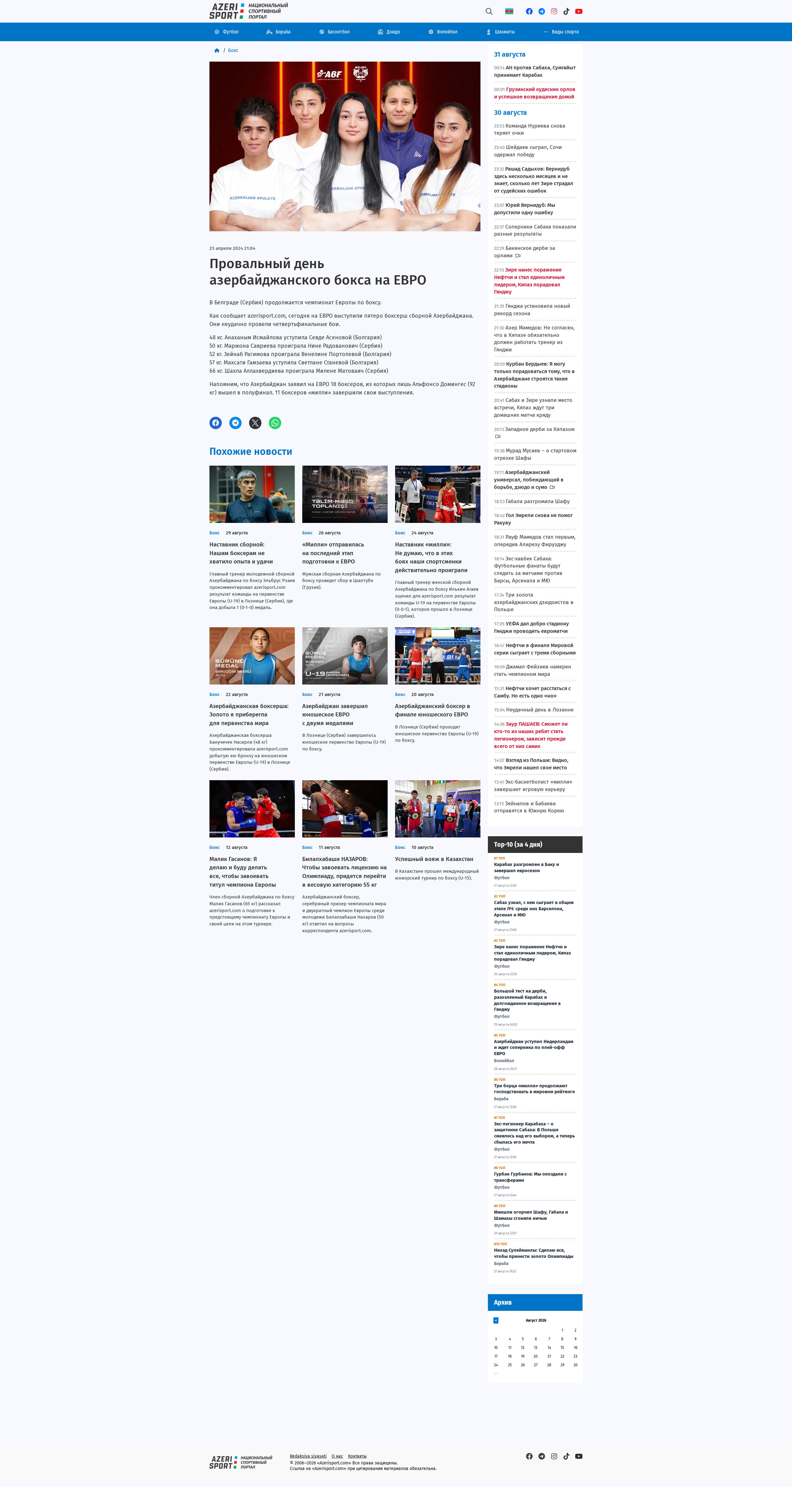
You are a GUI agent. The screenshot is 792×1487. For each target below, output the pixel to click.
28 (549, 1365)
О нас (337, 1456)
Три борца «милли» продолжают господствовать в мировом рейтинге (534, 1089)
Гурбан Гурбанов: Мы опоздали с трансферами (530, 1177)
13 (535, 1348)
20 (536, 1356)
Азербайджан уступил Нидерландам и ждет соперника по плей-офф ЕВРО (533, 1048)
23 (575, 1356)
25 (510, 1365)
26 (523, 1365)
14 (549, 1348)
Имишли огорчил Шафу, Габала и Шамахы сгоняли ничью (531, 1215)
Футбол (231, 32)
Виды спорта (565, 32)
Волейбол (447, 32)
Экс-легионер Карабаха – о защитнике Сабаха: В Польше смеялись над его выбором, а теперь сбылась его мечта (534, 1133)
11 (509, 1348)
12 (522, 1348)
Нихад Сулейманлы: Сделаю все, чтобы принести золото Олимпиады (533, 1253)
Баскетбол (339, 32)
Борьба (283, 32)
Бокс (233, 50)
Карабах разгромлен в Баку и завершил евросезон (526, 867)
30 (576, 1365)
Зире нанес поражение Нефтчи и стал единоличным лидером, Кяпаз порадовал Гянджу (532, 953)
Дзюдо (393, 32)
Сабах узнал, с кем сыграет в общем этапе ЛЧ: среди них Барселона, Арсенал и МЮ (534, 909)
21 (549, 1356)
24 (496, 1365)
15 (562, 1348)
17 (495, 1356)
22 (562, 1356)
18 (510, 1356)
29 (562, 1365)
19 (522, 1356)
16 (575, 1348)
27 (535, 1365)
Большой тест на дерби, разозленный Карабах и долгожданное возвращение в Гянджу (527, 1000)
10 (496, 1348)
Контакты (357, 1456)
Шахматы (505, 32)
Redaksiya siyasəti (308, 1456)
